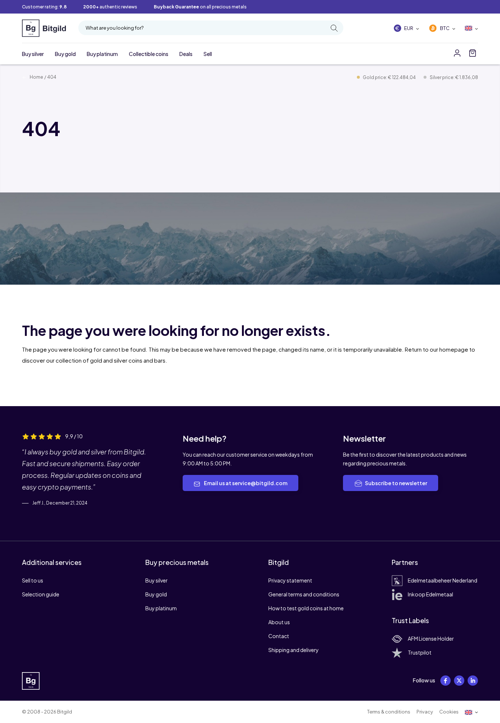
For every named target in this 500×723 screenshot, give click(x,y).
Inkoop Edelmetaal (430, 594)
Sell (208, 53)
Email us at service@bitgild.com (245, 483)
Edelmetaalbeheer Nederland (442, 580)
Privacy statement (290, 580)
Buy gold (65, 53)
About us (279, 622)
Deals (186, 53)
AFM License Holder (431, 638)
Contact (278, 636)
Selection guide (40, 594)
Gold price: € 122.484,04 (390, 77)
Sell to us (32, 580)
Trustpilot (420, 652)
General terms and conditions (303, 594)
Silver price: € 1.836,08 (454, 77)
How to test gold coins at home (306, 608)
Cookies (449, 712)
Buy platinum (102, 53)
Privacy (425, 712)
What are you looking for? (114, 28)
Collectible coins (148, 53)
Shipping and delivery (293, 650)
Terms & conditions (388, 712)
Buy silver (33, 53)
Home (36, 77)
